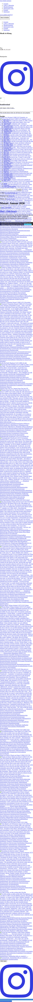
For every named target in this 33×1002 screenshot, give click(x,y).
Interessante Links (9, 8)
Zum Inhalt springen (5, 1)
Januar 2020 (7, 124)
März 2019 (7, 140)
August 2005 (7, 179)
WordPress (12, 196)
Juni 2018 (6, 153)
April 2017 (7, 172)
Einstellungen (28, 224)
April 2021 (7, 120)
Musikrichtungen (8, 7)
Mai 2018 (6, 155)
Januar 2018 (7, 161)
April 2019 (7, 139)
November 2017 (8, 163)
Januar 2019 (7, 142)
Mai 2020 (6, 121)
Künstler (6, 4)
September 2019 (8, 131)
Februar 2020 (7, 123)
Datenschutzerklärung (10, 186)
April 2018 (7, 156)
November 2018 (8, 145)
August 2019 (7, 132)
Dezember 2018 (8, 143)
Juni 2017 (6, 169)
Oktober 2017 (7, 164)
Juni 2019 (6, 136)
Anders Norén (11, 199)
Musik (5, 183)
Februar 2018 (7, 159)
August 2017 (7, 167)
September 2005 (8, 177)
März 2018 (7, 158)
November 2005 (8, 175)
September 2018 (8, 148)
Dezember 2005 (8, 174)
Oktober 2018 (7, 147)
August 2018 (7, 150)
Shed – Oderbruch (8, 211)
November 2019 (8, 128)
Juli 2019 (6, 134)
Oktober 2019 (7, 129)
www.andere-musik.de (6, 15)
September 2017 (8, 166)
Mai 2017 (6, 171)
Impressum (7, 11)
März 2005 (7, 180)
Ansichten (6, 185)
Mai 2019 (6, 137)
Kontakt (6, 10)
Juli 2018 (6, 151)
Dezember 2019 (8, 126)
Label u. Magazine (9, 5)
